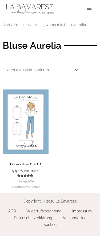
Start (6, 25)
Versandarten (74, 218)
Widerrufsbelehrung (44, 211)
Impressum (82, 211)
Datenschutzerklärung (33, 218)
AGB (12, 211)
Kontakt (50, 224)
